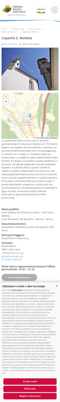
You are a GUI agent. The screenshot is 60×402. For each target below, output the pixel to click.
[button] (57, 286)
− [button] (6, 101)
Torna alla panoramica (19, 277)
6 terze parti (16, 290)
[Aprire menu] (55, 10)
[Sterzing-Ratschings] (18, 10)
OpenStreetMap (42, 138)
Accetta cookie (30, 381)
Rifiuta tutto (30, 389)
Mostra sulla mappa (30, 44)
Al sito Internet (11, 44)
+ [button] (6, 97)
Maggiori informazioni (30, 396)
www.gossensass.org (12, 256)
